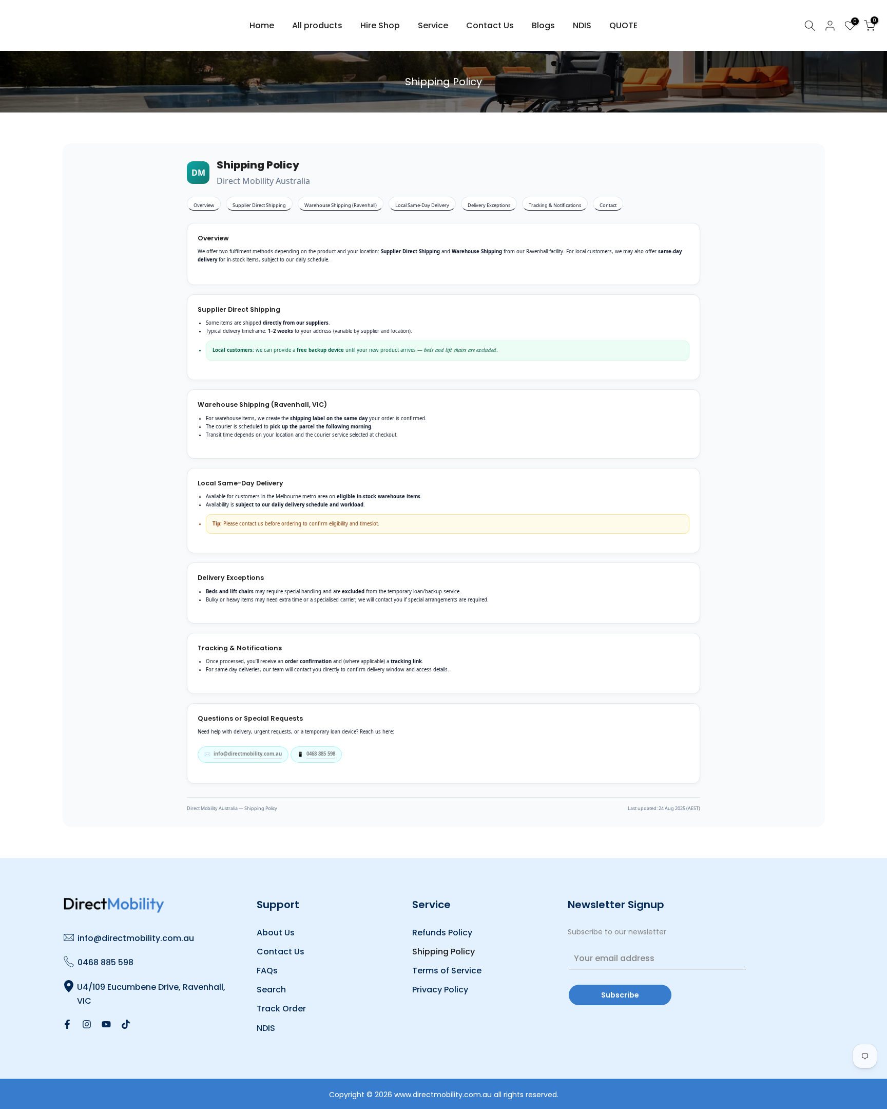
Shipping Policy (443, 951)
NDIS (582, 25)
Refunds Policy (442, 932)
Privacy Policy (440, 989)
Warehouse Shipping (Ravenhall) (340, 205)
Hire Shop (380, 25)
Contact (608, 205)
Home (261, 25)
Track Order (281, 1008)
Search (271, 989)
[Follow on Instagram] (86, 1024)
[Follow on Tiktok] (125, 1024)
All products (317, 25)
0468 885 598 (320, 753)
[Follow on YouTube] (106, 1024)
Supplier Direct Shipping (259, 205)
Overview (204, 205)
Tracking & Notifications (555, 205)
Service (433, 25)
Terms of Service (446, 970)
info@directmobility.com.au (248, 753)
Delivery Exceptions (489, 205)
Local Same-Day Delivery (422, 205)
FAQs (267, 970)
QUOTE (623, 25)
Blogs (543, 25)
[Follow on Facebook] (67, 1024)
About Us (276, 932)
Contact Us (490, 25)
